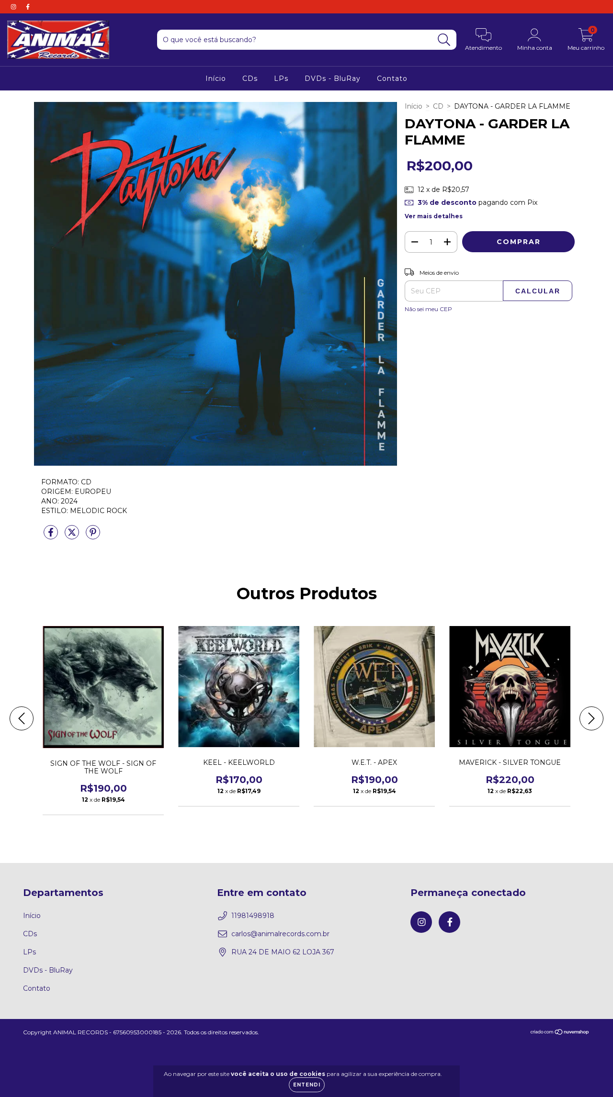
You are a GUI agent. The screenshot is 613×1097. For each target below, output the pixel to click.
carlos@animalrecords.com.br (280, 933)
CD (438, 106)
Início (215, 78)
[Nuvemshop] (560, 1033)
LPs (281, 78)
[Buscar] (444, 40)
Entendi (306, 1085)
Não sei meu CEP (428, 309)
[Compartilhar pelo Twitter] (73, 536)
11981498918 (252, 915)
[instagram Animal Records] (14, 6)
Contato (392, 78)
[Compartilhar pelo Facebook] (52, 536)
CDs (250, 78)
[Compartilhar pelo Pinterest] (93, 536)
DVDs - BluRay (333, 78)
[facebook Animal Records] (28, 6)
